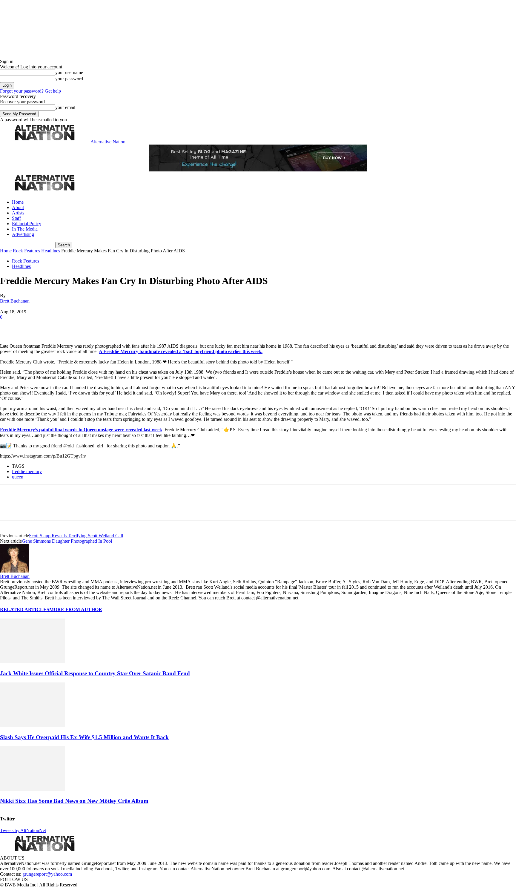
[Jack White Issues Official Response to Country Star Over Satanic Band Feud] (32, 661)
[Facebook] (9, 326)
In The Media (25, 228)
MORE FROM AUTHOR (75, 609)
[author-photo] (14, 570)
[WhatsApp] (72, 326)
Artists (18, 212)
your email (65, 107)
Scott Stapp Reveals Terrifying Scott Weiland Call (76, 535)
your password (69, 78)
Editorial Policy (26, 223)
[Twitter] (30, 326)
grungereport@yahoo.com (47, 874)
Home (18, 202)
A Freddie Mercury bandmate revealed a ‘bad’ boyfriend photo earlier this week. (180, 351)
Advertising (23, 234)
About (18, 207)
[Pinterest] (51, 326)
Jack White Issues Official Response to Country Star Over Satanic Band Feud (95, 673)
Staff (16, 218)
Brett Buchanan (15, 300)
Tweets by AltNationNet (23, 830)
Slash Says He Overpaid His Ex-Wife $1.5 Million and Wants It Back (84, 737)
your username (69, 72)
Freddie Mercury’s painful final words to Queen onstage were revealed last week (81, 429)
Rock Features (26, 250)
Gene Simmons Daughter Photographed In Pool (67, 541)
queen (17, 476)
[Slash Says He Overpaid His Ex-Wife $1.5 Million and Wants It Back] (32, 725)
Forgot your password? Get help (30, 90)
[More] (94, 326)
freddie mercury (27, 471)
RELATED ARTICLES (24, 609)
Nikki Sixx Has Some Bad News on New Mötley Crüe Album (74, 801)
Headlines (50, 250)
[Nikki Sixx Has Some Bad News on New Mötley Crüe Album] (32, 789)
